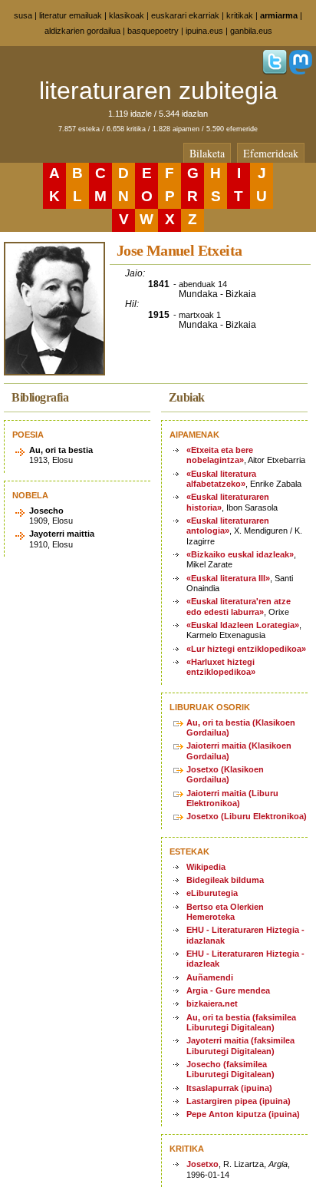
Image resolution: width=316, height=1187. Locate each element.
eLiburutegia (212, 893)
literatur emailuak (70, 15)
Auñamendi (209, 977)
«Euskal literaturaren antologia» (227, 525)
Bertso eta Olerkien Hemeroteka (225, 911)
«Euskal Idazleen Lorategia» (242, 625)
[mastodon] (300, 71)
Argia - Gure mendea (228, 990)
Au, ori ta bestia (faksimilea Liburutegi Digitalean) (241, 1022)
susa (23, 15)
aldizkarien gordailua (82, 30)
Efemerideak (270, 153)
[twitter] (274, 71)
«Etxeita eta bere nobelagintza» (219, 455)
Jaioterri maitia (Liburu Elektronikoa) (232, 798)
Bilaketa (207, 153)
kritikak (239, 15)
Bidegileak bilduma (225, 879)
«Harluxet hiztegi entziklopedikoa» (220, 666)
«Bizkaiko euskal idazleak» (240, 554)
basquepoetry (153, 30)
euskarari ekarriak (185, 15)
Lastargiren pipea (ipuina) (238, 1101)
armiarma (279, 15)
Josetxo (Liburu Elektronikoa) (246, 816)
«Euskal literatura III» (228, 578)
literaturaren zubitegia (158, 90)
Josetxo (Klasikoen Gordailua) (225, 774)
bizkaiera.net (212, 1003)
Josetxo (202, 1164)
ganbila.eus (251, 30)
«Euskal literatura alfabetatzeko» (221, 478)
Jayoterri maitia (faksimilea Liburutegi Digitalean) (240, 1045)
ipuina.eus (204, 30)
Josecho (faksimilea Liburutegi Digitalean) (230, 1069)
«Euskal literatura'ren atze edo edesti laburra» (238, 606)
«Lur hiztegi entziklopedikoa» (246, 648)
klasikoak (126, 15)
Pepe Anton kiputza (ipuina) (243, 1114)
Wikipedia (205, 866)
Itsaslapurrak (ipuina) (229, 1088)
